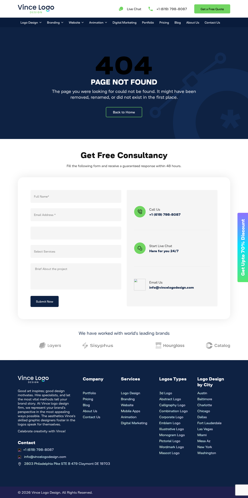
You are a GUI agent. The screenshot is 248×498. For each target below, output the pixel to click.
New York (204, 447)
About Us (192, 22)
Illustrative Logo (171, 429)
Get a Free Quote (212, 9)
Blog (177, 22)
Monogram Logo (172, 435)
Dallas (202, 417)
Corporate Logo (171, 417)
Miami (202, 435)
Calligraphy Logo (172, 405)
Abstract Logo (170, 399)
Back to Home (124, 112)
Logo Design (29, 22)
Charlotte (204, 405)
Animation (96, 22)
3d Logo (165, 393)
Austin (202, 393)
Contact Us (212, 22)
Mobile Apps (130, 411)
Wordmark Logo (171, 447)
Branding (53, 22)
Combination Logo (173, 411)
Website (74, 22)
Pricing (164, 22)
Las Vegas (205, 429)
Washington (206, 453)
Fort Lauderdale (209, 423)
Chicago (203, 411)
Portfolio (148, 22)
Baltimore (204, 399)
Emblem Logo (169, 423)
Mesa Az (203, 441)
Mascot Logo (169, 453)
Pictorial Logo (169, 441)
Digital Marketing (125, 22)
